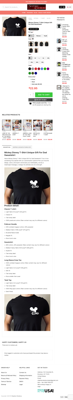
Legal (21, 384)
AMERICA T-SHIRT (15, 134)
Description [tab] (6, 147)
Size (30, 54)
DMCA (21, 381)
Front (33, 79)
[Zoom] (4, 34)
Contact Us (22, 372)
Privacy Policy (5, 378)
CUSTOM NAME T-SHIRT (48, 134)
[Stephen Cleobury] (36, 7)
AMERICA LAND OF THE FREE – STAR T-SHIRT (27, 135)
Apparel (36, 18)
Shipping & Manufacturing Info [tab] (22, 147)
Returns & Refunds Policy (8, 375)
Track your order (44, 12)
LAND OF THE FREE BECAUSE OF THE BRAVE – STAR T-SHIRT (6, 135)
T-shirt (43, 18)
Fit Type (31, 32)
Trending (30, 12)
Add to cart (44, 95)
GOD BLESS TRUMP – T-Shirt (36, 135)
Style (30, 39)
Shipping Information (25, 375)
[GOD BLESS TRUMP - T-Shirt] (37, 125)
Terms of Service (6, 381)
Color (30, 65)
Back (33, 81)
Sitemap (3, 384)
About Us (4, 372)
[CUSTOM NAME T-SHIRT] (48, 125)
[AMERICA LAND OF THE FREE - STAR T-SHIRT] (27, 125)
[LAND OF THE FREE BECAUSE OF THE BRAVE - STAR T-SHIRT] (6, 125)
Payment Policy (24, 378)
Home (24, 12)
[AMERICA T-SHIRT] (17, 125)
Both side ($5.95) (37, 84)
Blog (35, 12)
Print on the (32, 77)
